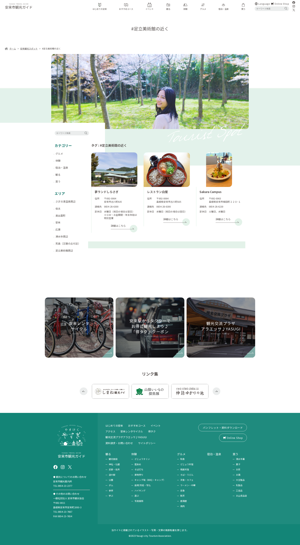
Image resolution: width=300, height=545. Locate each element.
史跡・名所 (114, 469)
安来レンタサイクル (131, 431)
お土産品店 (241, 495)
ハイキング (140, 490)
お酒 (238, 474)
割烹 (182, 495)
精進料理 (184, 469)
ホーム (12, 48)
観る (57, 174)
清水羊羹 (240, 459)
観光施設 (113, 459)
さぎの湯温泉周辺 (65, 201)
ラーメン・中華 (187, 485)
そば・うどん (186, 474)
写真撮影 (139, 501)
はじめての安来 (114, 425)
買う (57, 181)
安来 (57, 222)
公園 (111, 479)
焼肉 (182, 506)
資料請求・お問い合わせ (119, 443)
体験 (57, 160)
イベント (156, 425)
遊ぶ (137, 495)
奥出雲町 (60, 215)
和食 (182, 459)
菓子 (238, 464)
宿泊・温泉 (61, 167)
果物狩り (139, 474)
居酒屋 (183, 501)
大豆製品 (240, 479)
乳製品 (239, 485)
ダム (111, 485)
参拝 (111, 490)
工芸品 (239, 490)
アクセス (110, 431)
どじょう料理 (186, 464)
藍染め (138, 464)
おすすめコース (136, 425)
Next (216, 391)
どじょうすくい (142, 459)
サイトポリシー (147, 443)
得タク (152, 431)
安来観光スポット (29, 48)
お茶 (238, 469)
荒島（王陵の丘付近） (67, 243)
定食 (182, 490)
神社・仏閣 (114, 464)
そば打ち (139, 469)
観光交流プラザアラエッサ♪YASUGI (126, 437)
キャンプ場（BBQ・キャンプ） (150, 479)
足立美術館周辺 (64, 250)
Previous (84, 391)
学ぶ (111, 495)
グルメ (59, 153)
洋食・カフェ (186, 479)
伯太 (57, 208)
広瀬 (57, 229)
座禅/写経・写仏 (143, 485)
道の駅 (112, 474)
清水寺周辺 (61, 236)
